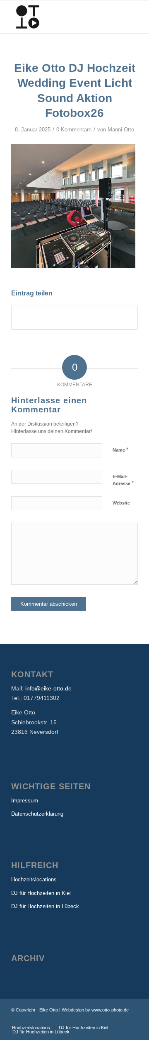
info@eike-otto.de (48, 688)
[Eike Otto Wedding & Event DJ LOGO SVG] (62, 16)
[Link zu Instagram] (131, 1019)
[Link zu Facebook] (119, 1019)
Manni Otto (121, 129)
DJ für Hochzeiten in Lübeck (45, 906)
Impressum (24, 800)
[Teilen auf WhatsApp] (74, 317)
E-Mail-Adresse (123, 480)
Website (121, 502)
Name (120, 450)
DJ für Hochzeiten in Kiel (41, 893)
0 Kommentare (73, 129)
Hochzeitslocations (34, 879)
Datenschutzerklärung (37, 814)
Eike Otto (48, 1009)
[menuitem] (31, 1028)
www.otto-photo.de (110, 1009)
